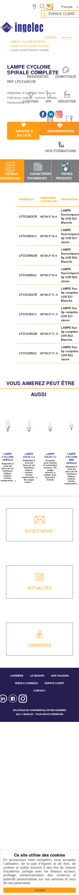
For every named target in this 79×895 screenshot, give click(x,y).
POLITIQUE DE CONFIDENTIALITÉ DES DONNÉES (39, 710)
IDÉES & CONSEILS (26, 683)
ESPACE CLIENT (54, 683)
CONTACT (39, 690)
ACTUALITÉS (40, 588)
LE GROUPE (37, 675)
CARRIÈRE (16, 675)
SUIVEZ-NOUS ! (39, 531)
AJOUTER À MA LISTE (30, 425)
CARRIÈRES (39, 645)
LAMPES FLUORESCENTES (28, 41)
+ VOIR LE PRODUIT (8, 435)
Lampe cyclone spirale (8, 457)
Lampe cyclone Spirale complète (30, 46)
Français (67, 7)
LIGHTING (50, 37)
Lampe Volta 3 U (29, 455)
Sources (67, 37)
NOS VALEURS (60, 675)
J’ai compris (39, 890)
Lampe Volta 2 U (50, 455)
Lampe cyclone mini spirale (71, 458)
